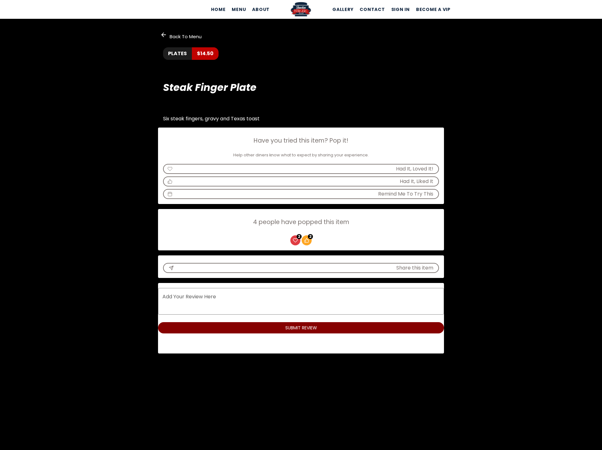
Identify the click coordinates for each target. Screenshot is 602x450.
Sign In (400, 9)
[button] (181, 35)
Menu (239, 9)
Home (218, 9)
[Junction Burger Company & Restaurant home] (301, 9)
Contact (372, 9)
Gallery (342, 9)
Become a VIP (433, 9)
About (261, 9)
